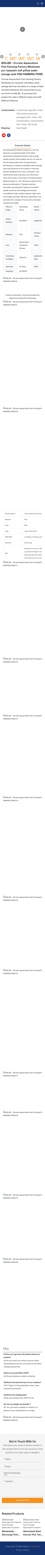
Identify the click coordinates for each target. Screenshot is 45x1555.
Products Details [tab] (22, 145)
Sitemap (34, 1546)
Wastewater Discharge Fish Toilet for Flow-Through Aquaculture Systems (10, 1533)
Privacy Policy (22, 1550)
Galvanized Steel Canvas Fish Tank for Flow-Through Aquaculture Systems (32, 1533)
